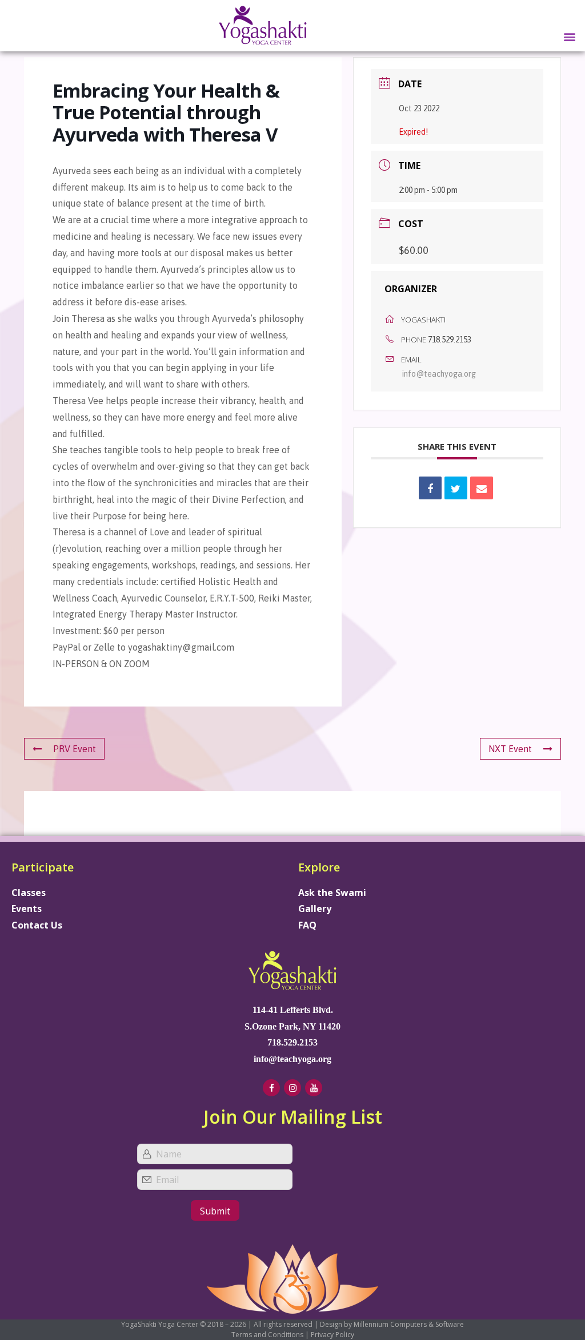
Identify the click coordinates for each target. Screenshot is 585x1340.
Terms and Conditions (267, 1334)
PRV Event (74, 749)
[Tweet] (455, 488)
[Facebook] (271, 1087)
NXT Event (510, 749)
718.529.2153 (449, 339)
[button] (569, 36)
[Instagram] (292, 1087)
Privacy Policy (332, 1334)
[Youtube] (313, 1087)
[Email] (481, 488)
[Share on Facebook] (430, 488)
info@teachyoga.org (439, 373)
